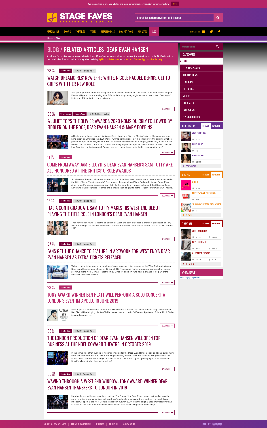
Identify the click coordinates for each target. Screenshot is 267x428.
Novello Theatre (199, 242)
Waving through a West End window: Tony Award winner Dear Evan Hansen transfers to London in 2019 (107, 384)
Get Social (189, 89)
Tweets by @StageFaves (190, 277)
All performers (189, 166)
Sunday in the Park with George (206, 204)
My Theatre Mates (87, 70)
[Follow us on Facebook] (219, 31)
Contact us (129, 424)
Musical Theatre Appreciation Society (144, 59)
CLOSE (175, 3)
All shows (187, 215)
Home (186, 61)
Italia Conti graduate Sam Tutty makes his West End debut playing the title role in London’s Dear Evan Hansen (103, 210)
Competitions (126, 31)
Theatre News (65, 70)
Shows (67, 31)
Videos (186, 96)
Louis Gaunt (197, 144)
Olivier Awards (65, 113)
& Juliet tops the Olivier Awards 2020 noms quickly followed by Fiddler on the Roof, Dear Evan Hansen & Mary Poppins (109, 124)
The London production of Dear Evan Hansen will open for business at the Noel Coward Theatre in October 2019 (104, 341)
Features (188, 82)
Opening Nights (191, 117)
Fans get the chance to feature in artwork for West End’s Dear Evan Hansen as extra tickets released (108, 254)
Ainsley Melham (199, 133)
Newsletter (195, 31)
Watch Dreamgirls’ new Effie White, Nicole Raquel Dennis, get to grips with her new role (108, 80)
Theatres (80, 31)
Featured (216, 125)
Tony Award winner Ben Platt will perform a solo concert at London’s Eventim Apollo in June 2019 (107, 297)
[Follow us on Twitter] (211, 31)
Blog (153, 31)
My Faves (142, 31)
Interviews (189, 110)
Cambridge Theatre (201, 253)
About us (114, 424)
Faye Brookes (198, 155)
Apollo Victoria (199, 230)
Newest (205, 125)
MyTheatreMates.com (109, 59)
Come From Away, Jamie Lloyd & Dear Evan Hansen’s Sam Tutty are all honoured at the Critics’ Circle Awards (110, 167)
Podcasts (188, 103)
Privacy (100, 424)
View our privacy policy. (158, 4)
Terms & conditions (81, 424)
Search (217, 46)
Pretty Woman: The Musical (204, 193)
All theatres (188, 264)
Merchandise (107, 31)
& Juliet (195, 182)
